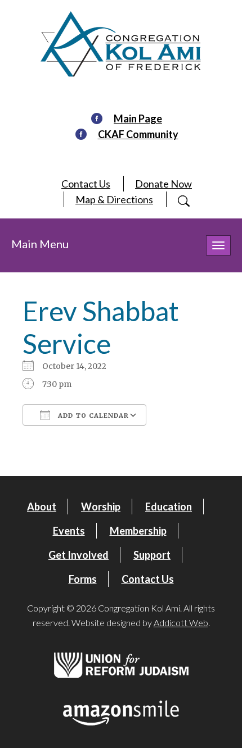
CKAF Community (138, 134)
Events (69, 530)
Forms (83, 579)
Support (152, 555)
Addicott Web (181, 622)
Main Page (138, 118)
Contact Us (85, 183)
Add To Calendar (92, 415)
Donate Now (163, 183)
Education (168, 506)
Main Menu (40, 243)
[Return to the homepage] (121, 44)
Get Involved (78, 555)
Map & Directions (114, 199)
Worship (100, 506)
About (41, 506)
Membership (138, 530)
